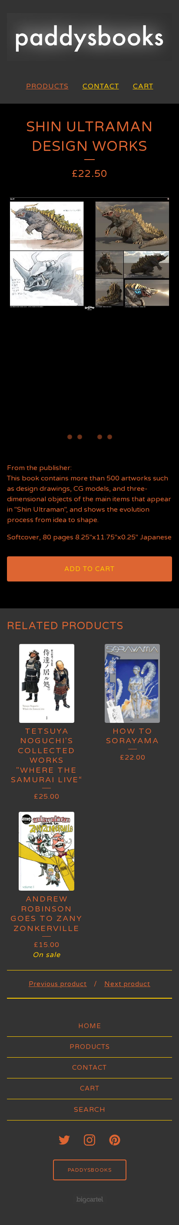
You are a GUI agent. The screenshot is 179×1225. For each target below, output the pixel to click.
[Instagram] (89, 1140)
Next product (127, 984)
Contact (101, 86)
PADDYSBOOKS (90, 1170)
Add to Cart (89, 569)
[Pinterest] (114, 1140)
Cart (143, 86)
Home (89, 1026)
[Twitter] (64, 1140)
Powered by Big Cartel (90, 1199)
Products (47, 86)
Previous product (58, 984)
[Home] (89, 37)
